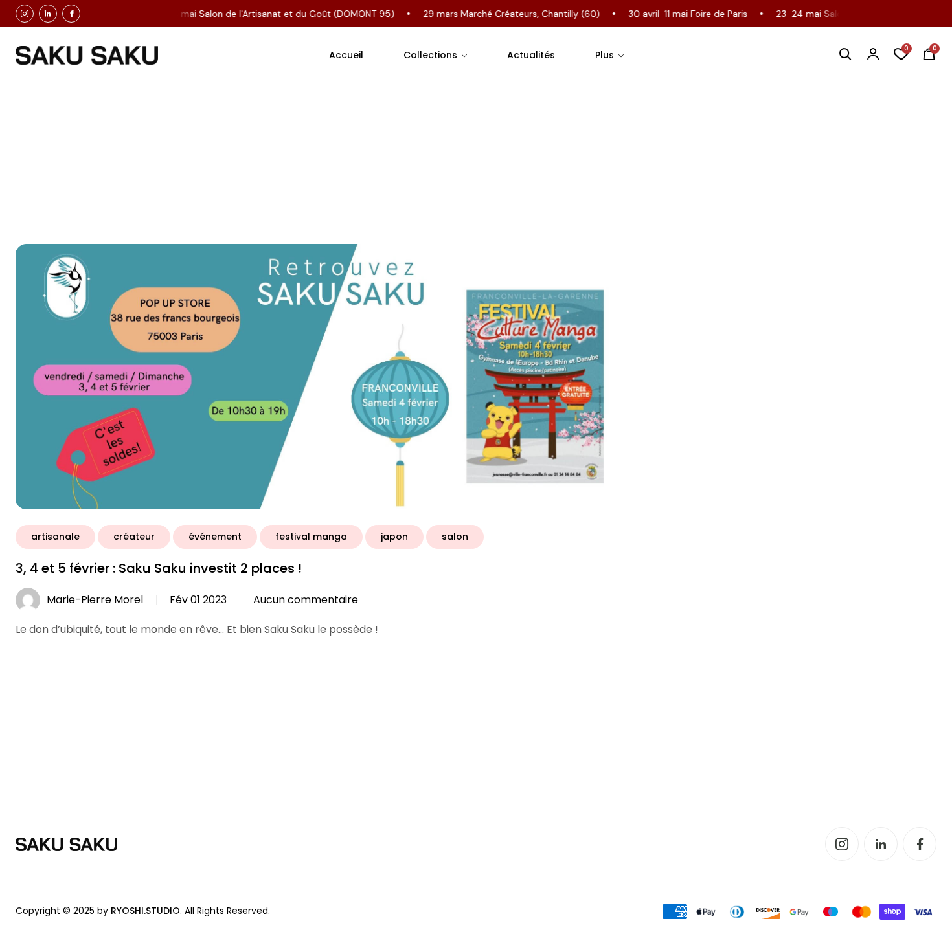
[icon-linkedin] (48, 14)
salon (455, 536)
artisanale (55, 536)
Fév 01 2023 (198, 599)
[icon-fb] (71, 14)
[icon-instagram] (25, 14)
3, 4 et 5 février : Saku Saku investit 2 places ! (159, 568)
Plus (604, 55)
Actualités (531, 55)
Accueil (346, 55)
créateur (134, 536)
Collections (430, 55)
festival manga (311, 536)
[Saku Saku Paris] (87, 55)
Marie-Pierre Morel (95, 599)
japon (394, 536)
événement (215, 536)
